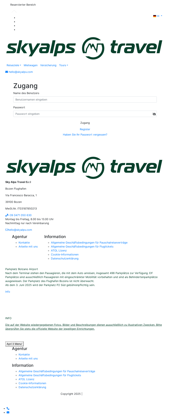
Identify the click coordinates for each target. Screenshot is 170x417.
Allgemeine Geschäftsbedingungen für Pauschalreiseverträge (89, 242)
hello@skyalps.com (20, 229)
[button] (157, 15)
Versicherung (48, 65)
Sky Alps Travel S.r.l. (96, 393)
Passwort (19, 107)
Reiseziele (13, 65)
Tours (62, 65)
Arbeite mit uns (28, 246)
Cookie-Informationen (65, 254)
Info (7, 291)
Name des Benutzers (26, 93)
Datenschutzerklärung (65, 258)
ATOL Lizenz (59, 250)
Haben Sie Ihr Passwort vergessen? (85, 134)
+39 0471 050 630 (20, 215)
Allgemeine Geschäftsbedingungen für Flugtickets (82, 246)
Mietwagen (31, 65)
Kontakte (24, 242)
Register (85, 129)
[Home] (85, 47)
